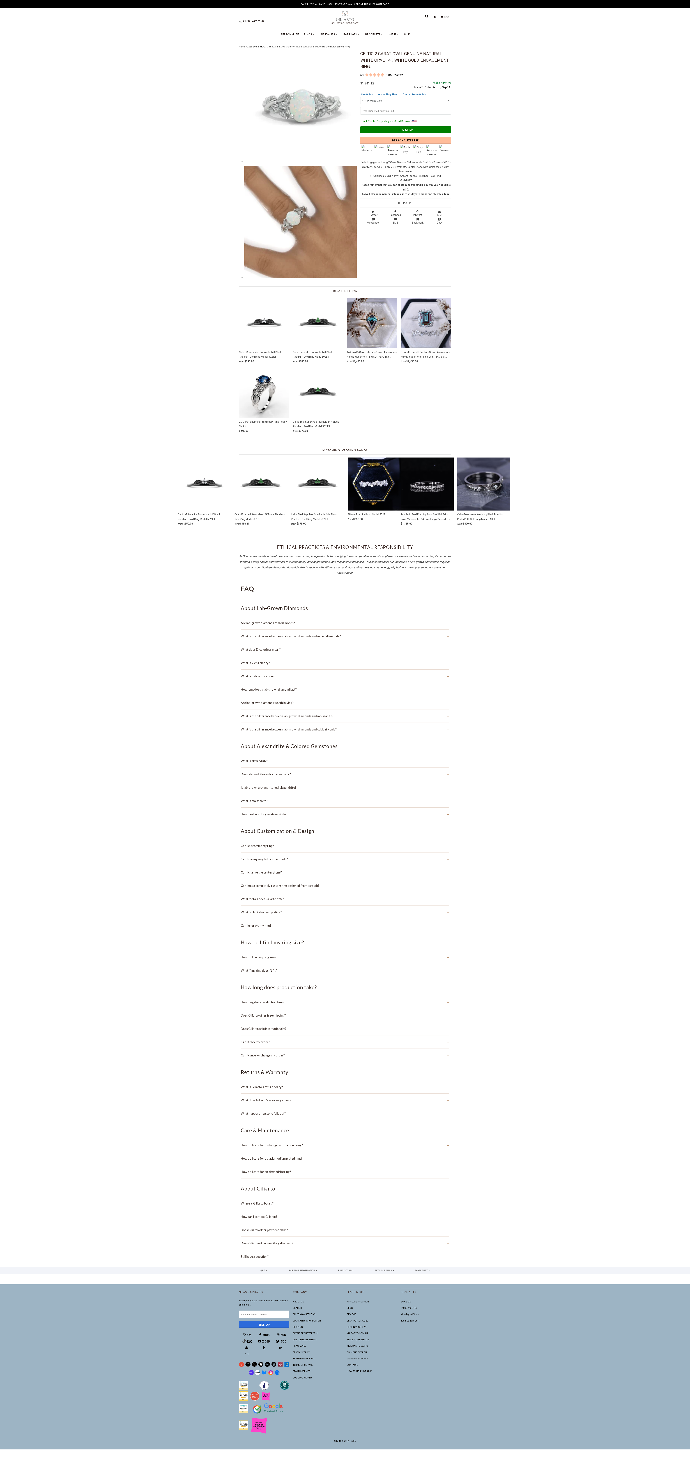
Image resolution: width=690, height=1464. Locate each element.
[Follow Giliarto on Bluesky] (264, 1374)
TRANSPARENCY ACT (304, 1358)
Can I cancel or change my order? (345, 1055)
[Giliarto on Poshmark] (280, 1366)
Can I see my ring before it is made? (345, 859)
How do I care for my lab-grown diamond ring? (345, 1145)
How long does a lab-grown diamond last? (345, 689)
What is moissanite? (345, 800)
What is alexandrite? (345, 761)
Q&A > (263, 1270)
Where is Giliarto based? (345, 1203)
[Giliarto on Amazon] (273, 1366)
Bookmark (418, 222)
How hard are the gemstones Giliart (345, 814)
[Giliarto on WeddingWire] (247, 1366)
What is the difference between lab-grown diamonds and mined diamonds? (345, 636)
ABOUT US (298, 1301)
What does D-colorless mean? (345, 649)
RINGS (309, 34)
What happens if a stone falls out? (345, 1113)
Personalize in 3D (405, 140)
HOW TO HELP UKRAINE (359, 1371)
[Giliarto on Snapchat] (247, 1348)
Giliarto (337, 1441)
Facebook (395, 214)
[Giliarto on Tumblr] (264, 1348)
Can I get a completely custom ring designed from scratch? (345, 885)
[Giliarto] (345, 16)
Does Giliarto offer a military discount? (345, 1243)
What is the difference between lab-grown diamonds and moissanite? (345, 716)
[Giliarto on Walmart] (286, 1366)
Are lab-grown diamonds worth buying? (345, 702)
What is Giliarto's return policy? (345, 1087)
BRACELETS (374, 34)
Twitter (373, 214)
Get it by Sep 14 (442, 85)
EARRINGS (351, 34)
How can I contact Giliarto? (345, 1216)
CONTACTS (352, 1365)
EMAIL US (406, 1301)
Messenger (373, 222)
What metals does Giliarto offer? (345, 899)
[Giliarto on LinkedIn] (281, 1348)
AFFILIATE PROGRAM (358, 1301)
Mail (439, 215)
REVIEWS (351, 1314)
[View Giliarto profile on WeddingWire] (243, 1389)
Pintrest (417, 214)
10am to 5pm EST (410, 1320)
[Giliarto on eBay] (267, 1366)
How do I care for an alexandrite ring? (345, 1171)
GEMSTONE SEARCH (357, 1358)
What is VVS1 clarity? (345, 662)
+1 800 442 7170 (253, 21)
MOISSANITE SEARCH (358, 1346)
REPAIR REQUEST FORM (305, 1333)
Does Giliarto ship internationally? (345, 1028)
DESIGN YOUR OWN (357, 1327)
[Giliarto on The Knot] (241, 1366)
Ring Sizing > (345, 1270)
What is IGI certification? (345, 676)
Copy (440, 222)
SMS (395, 222)
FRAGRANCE (299, 1346)
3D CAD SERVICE (301, 1371)
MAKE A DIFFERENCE (358, 1339)
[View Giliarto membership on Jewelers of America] (264, 1389)
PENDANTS (328, 34)
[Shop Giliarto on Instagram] (270, 1374)
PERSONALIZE (289, 34)
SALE (406, 34)
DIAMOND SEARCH (357, 1352)
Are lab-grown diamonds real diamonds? (345, 623)
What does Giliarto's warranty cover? (345, 1100)
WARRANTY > (422, 1270)
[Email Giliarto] (247, 1354)
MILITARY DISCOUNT (357, 1333)
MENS (394, 34)
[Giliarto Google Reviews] (260, 1366)
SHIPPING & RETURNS (304, 1314)
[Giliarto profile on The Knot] (243, 1429)
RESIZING (298, 1327)
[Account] (435, 17)
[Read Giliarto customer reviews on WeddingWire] (284, 1389)
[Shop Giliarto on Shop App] (251, 1374)
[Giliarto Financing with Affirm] (257, 1374)
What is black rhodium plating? (345, 912)
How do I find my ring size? (345, 957)
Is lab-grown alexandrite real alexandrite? (345, 787)
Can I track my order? (345, 1042)
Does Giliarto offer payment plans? (345, 1230)
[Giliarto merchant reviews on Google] (268, 1414)
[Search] (427, 17)
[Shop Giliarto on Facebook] (277, 1374)
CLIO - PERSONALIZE (357, 1320)
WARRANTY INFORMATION (307, 1320)
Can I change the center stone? (345, 872)
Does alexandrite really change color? (345, 774)
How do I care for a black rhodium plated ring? (345, 1158)
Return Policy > (384, 1270)
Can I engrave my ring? (345, 925)
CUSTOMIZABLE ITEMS (305, 1339)
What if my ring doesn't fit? (345, 970)
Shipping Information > (302, 1270)
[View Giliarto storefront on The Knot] (254, 1400)
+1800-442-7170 (409, 1308)
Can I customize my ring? (345, 845)
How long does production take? (345, 1002)
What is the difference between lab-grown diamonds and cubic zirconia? (345, 729)
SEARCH (297, 1308)
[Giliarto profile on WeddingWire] (243, 1412)
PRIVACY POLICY (301, 1352)
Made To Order (422, 87)
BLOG (350, 1308)
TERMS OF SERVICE (303, 1365)
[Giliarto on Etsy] (254, 1366)
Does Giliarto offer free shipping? (345, 1015)
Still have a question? (345, 1256)
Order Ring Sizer (388, 94)
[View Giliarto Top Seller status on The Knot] (266, 1400)
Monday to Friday (410, 1314)
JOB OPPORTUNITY (302, 1377)
